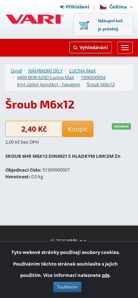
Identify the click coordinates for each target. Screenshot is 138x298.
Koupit (77, 129)
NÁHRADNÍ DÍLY (45, 70)
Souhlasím (67, 287)
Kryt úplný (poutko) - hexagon (48, 84)
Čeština (119, 7)
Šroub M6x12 (101, 84)
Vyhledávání (94, 47)
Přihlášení (77, 7)
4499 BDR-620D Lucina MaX (45, 77)
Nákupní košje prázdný (110, 24)
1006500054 (93, 77)
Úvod (16, 70)
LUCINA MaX (82, 70)
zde (106, 275)
